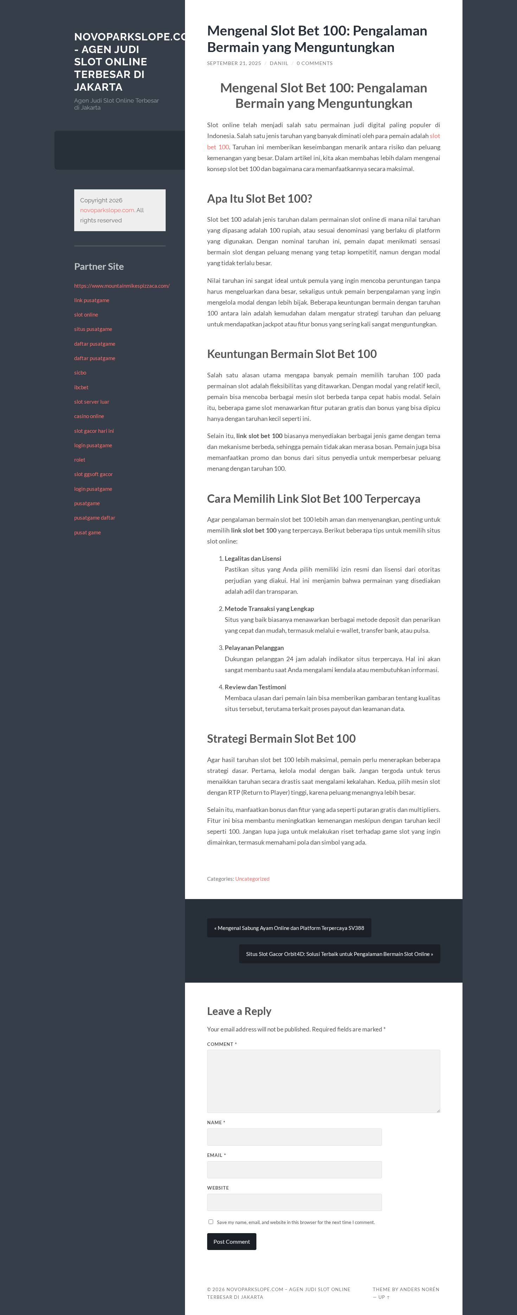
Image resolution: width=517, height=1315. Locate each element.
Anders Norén (420, 1289)
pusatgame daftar (94, 517)
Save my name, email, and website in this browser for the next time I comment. (296, 1222)
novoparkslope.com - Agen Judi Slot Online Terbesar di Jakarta (136, 62)
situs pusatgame (93, 329)
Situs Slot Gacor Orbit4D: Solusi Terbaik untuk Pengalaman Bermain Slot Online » (339, 954)
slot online (86, 314)
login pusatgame (93, 445)
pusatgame (87, 503)
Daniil (279, 63)
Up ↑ (384, 1297)
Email (216, 1155)
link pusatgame (91, 300)
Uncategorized (252, 878)
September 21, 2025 (234, 63)
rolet (79, 459)
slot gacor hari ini (94, 431)
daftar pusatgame (94, 343)
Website (218, 1188)
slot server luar (91, 401)
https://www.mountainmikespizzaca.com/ (122, 285)
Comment (222, 1044)
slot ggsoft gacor (93, 474)
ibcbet (81, 387)
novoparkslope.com (107, 210)
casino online (89, 416)
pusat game (87, 532)
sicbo (80, 372)
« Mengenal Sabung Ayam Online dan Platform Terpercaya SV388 (289, 928)
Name (216, 1122)
